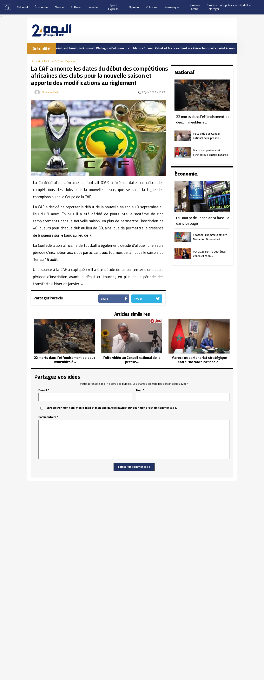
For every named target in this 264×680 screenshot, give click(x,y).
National (22, 7)
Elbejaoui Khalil (50, 92)
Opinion (134, 7)
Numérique (172, 7)
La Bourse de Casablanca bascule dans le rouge (202, 220)
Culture (76, 7)
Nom (140, 390)
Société (93, 7)
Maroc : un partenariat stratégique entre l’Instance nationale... (210, 152)
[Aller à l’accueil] (51, 30)
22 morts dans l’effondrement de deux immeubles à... (202, 119)
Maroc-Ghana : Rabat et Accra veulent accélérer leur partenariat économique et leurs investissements (190, 48)
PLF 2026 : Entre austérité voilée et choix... (209, 254)
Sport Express (66, 61)
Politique (152, 7)
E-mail (43, 390)
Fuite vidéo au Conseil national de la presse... (207, 136)
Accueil (36, 61)
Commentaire (48, 417)
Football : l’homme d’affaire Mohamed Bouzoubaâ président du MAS (210, 237)
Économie (41, 7)
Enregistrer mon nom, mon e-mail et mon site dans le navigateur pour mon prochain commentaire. (111, 407)
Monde (59, 7)
